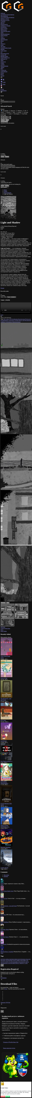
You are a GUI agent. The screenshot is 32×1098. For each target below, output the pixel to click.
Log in (2, 89)
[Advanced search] (1, 103)
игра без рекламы (13, 962)
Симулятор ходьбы (13, 320)
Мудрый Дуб (4, 960)
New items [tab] (6, 875)
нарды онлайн (4, 962)
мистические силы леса (24, 959)
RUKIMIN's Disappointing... (4, 782)
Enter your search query (6, 164)
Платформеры (4, 320)
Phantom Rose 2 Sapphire (7, 951)
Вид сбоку (6, 319)
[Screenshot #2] (21, 607)
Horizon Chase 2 (5, 937)
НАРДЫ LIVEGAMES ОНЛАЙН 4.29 (18, 960)
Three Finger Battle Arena (7, 891)
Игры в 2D (22, 320)
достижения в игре (6, 963)
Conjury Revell (4, 867)
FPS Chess (3, 720)
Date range (3, 115)
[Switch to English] (1, 85)
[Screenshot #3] (7, 615)
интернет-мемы (5, 959)
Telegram (3, 1002)
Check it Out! (4, 678)
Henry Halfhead (5, 922)
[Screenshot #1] (7, 607)
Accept (7, 1096)
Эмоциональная (16, 322)
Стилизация (8, 322)
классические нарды (23, 962)
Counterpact (4, 741)
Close (2, 156)
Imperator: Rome (5, 929)
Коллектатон (21, 319)
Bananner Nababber (5, 847)
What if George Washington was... (5, 826)
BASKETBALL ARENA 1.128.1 (19, 963)
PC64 (5, 989)
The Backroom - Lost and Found (9, 906)
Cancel (2, 120)
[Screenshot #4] (21, 615)
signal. (2, 883)
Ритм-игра (28, 319)
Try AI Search (4, 121)
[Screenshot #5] (7, 622)
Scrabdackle (4, 944)
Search (2, 100)
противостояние (13, 959)
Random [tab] (6, 876)
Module (2, 109)
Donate (2, 288)
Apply (7, 120)
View (2, 885)
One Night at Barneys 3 (6, 761)
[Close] (1, 163)
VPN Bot (8, 1002)
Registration (4, 90)
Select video (4, 297)
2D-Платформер (13, 319)
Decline (3, 1096)
